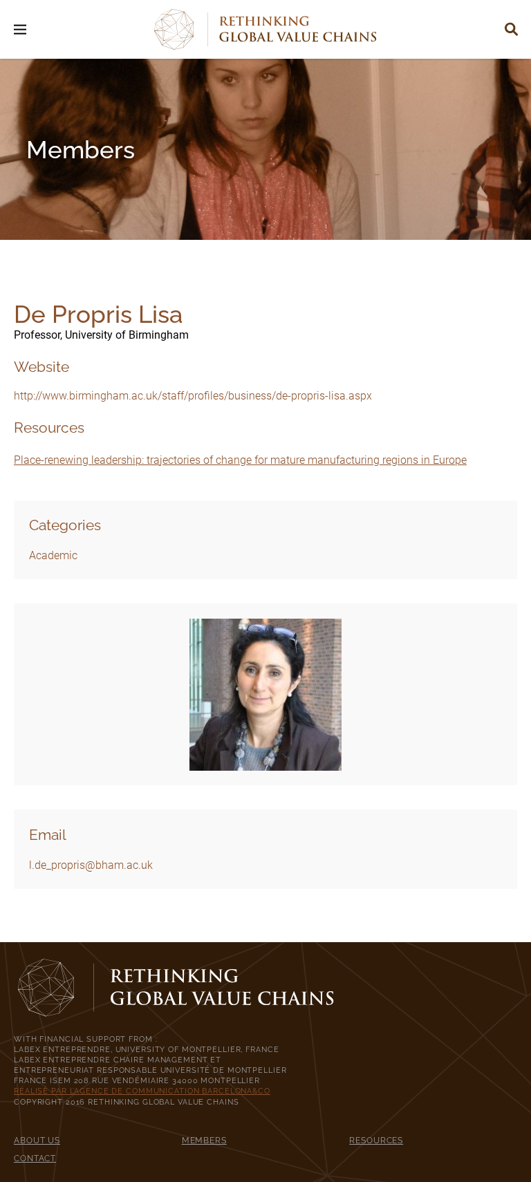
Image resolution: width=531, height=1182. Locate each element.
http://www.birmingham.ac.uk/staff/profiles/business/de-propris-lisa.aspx (193, 395)
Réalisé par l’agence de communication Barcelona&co (142, 1091)
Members (204, 1140)
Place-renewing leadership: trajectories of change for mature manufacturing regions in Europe (240, 460)
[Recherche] (511, 29)
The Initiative (265, 565)
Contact (35, 1158)
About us (37, 1140)
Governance (265, 587)
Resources (376, 1140)
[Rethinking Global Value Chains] (265, 29)
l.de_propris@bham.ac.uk (91, 865)
